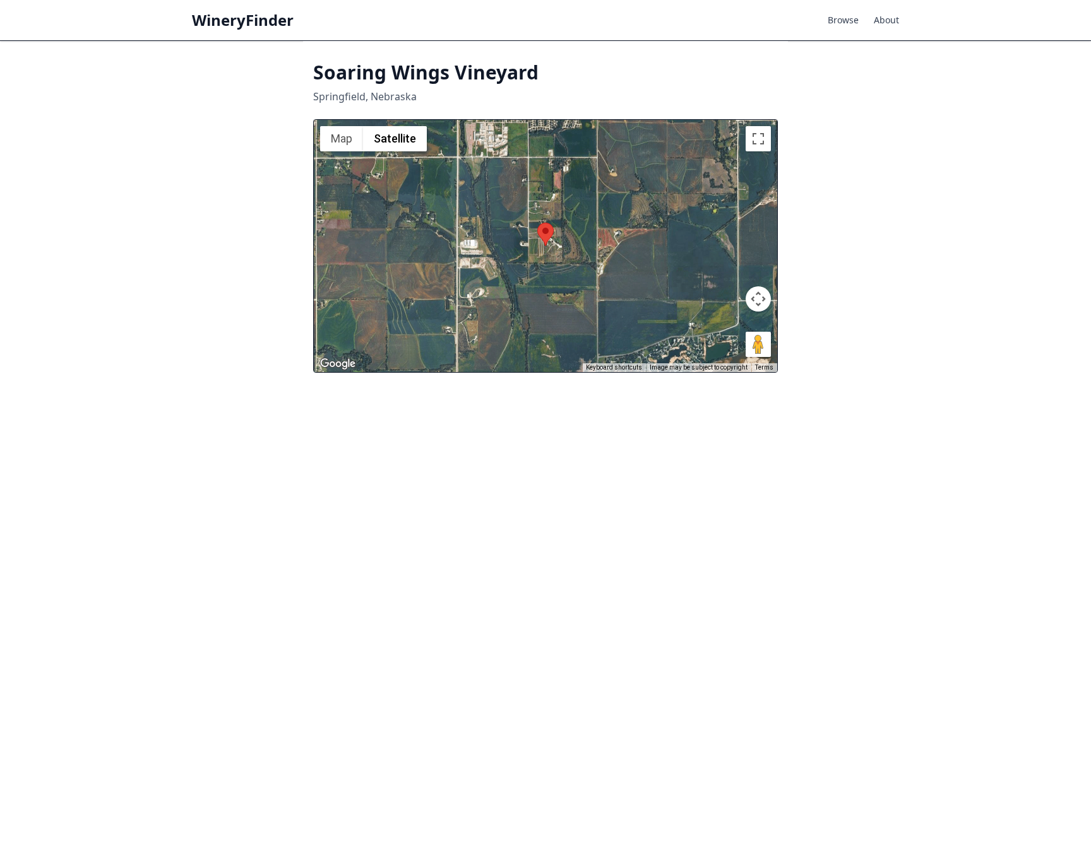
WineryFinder (243, 20)
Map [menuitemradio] (341, 138)
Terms (764, 367)
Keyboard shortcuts (614, 367)
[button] (545, 234)
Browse (843, 20)
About (886, 20)
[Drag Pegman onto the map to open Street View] (758, 344)
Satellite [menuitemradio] (395, 138)
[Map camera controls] (758, 299)
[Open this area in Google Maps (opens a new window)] (338, 364)
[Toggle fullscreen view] (758, 138)
